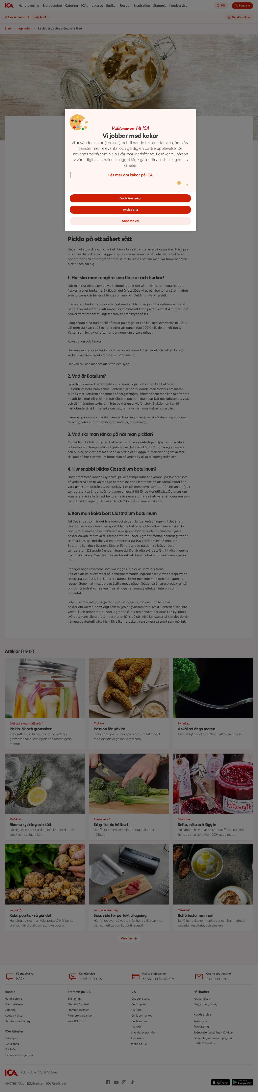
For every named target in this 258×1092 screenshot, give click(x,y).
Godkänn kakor (130, 198)
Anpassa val (130, 221)
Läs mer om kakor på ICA (130, 175)
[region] (130, 170)
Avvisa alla (130, 209)
